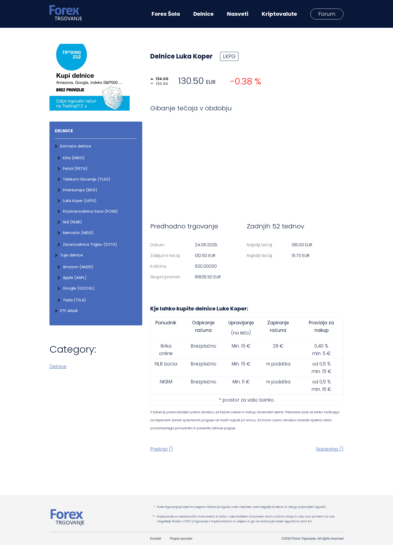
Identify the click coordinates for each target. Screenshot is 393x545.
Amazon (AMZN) (78, 267)
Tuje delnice (71, 255)
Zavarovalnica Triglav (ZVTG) (90, 244)
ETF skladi (69, 310)
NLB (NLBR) (72, 222)
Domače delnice (75, 146)
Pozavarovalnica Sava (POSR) (90, 211)
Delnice (57, 366)
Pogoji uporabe (181, 538)
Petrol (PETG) (75, 168)
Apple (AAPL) (75, 277)
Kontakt (155, 538)
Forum (327, 14)
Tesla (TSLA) (74, 300)
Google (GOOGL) (79, 288)
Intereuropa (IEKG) (80, 190)
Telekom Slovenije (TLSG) (86, 179)
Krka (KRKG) (74, 158)
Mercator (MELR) (78, 232)
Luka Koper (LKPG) (80, 200)
